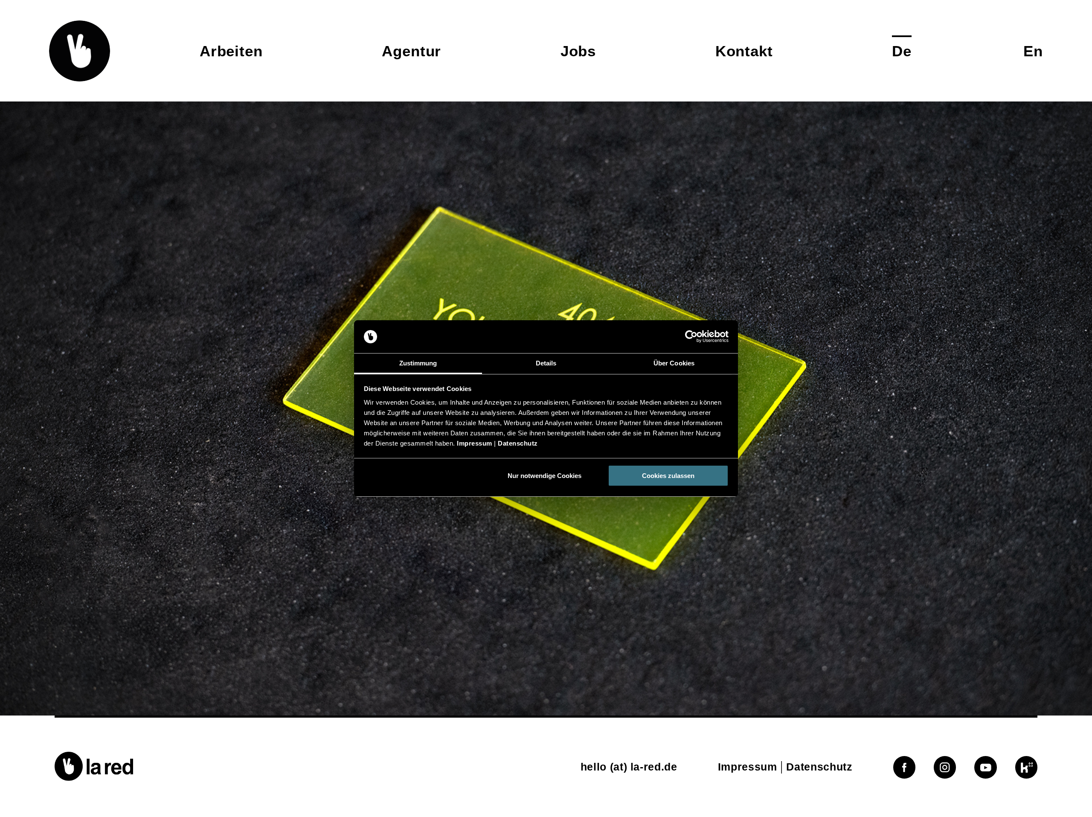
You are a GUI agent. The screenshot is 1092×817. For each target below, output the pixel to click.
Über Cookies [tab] (673, 363)
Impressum (474, 443)
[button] (79, 50)
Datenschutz (518, 443)
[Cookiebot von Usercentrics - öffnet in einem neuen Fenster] (691, 336)
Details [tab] (546, 363)
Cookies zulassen (668, 475)
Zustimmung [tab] (418, 363)
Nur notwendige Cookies (544, 475)
